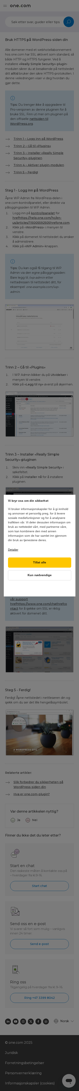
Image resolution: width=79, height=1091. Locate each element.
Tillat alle (39, 562)
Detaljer (13, 549)
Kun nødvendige (40, 575)
